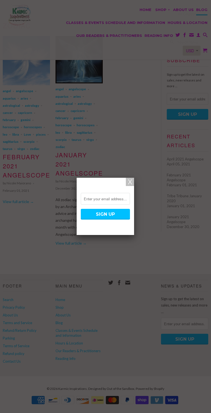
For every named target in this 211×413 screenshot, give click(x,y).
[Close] (130, 182)
